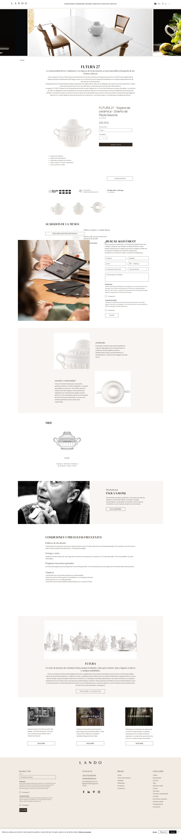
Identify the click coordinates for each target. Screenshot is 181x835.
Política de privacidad (84, 832)
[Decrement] (100, 138)
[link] (163, 4)
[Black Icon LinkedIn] (88, 791)
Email (21, 774)
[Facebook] (83, 791)
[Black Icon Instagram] (98, 791)
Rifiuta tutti (163, 832)
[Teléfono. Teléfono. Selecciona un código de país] (131, 264)
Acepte (173, 832)
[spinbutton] (103, 138)
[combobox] (115, 130)
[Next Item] (178, 32)
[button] (96, 4)
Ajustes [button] (155, 832)
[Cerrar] (179, 831)
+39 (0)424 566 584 (89, 775)
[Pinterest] (93, 791)
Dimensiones (103, 127)
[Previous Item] (3, 32)
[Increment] (106, 138)
